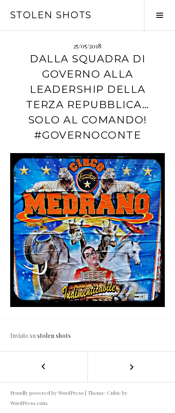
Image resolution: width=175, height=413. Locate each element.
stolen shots (51, 15)
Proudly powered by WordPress (47, 392)
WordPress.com (28, 402)
